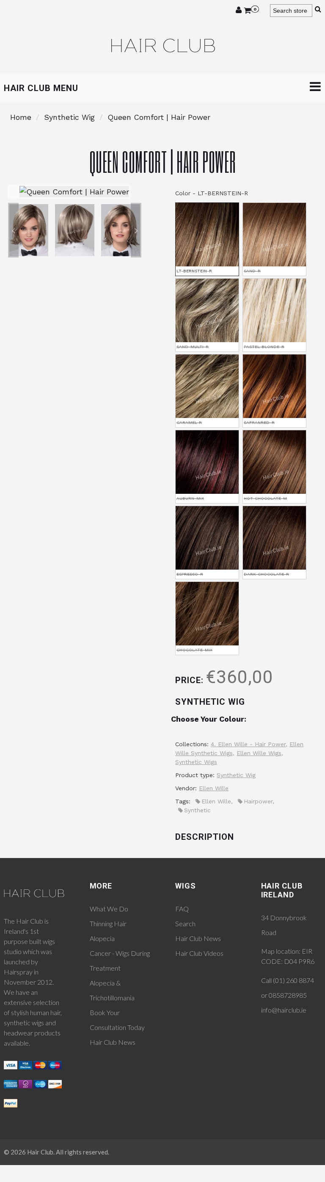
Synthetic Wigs (196, 761)
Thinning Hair (108, 923)
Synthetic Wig (69, 117)
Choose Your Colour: (208, 718)
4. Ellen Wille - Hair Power (248, 744)
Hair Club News (112, 1042)
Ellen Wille (214, 788)
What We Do (109, 909)
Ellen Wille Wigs (259, 753)
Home (20, 117)
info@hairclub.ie (283, 1010)
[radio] (207, 239)
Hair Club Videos (199, 953)
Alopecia (102, 938)
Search (185, 923)
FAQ (182, 909)
